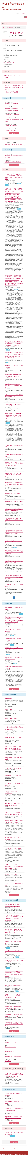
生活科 (5, 75)
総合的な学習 (11, 75)
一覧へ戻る (14, 1142)
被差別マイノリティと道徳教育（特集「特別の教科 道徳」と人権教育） (14, 813)
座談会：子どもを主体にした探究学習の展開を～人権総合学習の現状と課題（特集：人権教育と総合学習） (14, 747)
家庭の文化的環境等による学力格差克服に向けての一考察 (14, 561)
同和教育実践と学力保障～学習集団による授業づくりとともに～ (14, 1015)
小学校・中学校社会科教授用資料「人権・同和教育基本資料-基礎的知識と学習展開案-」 (14, 727)
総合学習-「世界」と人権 (11, 874)
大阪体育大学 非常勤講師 (11, 126)
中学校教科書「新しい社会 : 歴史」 (13, 776)
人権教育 (6, 77)
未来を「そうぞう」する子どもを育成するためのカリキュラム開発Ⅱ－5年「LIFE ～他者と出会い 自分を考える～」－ (14, 973)
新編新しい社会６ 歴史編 (11, 718)
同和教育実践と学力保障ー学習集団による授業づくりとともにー (14, 667)
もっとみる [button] (14, 133)
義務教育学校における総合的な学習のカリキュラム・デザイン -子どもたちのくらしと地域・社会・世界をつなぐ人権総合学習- (14, 355)
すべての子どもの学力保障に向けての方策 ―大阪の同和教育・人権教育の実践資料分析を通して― (14, 1074)
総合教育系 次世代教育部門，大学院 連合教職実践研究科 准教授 (14, 109)
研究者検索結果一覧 (8, 27)
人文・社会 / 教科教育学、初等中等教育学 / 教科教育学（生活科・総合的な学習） (14, 87)
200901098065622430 (9, 62)
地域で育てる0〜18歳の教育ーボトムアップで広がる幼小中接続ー (13, 905)
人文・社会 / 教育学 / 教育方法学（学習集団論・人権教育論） (13, 92)
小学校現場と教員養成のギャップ (13, 493)
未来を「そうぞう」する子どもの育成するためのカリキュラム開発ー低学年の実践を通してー (14, 995)
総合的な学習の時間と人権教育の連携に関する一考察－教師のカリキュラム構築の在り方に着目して (14, 343)
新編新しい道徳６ (9, 709)
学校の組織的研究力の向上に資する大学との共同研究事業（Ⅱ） (14, 375)
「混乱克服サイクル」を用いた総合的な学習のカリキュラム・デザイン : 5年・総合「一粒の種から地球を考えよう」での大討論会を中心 (14, 619)
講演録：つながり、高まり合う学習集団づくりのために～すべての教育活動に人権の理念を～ (14, 463)
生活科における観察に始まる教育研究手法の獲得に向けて (14, 395)
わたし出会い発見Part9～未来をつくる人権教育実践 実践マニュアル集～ (14, 804)
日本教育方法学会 (9, 1051)
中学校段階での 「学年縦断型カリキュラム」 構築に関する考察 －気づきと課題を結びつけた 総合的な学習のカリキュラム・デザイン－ (14, 917)
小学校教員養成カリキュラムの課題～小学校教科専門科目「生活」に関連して (14, 484)
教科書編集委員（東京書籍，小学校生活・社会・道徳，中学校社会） (14, 1117)
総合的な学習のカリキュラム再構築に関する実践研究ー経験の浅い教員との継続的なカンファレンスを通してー (14, 416)
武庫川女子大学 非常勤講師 (11, 104)
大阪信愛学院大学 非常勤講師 (12, 115)
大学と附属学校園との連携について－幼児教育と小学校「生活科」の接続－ (14, 519)
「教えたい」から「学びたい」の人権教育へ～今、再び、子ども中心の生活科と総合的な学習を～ (14, 866)
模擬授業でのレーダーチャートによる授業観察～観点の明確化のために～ (14, 474)
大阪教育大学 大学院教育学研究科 (13, 144)
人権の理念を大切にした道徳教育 (13, 985)
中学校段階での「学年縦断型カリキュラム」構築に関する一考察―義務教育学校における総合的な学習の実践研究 (14, 176)
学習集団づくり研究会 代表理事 (13, 162)
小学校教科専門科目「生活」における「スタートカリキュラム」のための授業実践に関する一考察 (14, 531)
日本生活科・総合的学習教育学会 (13, 1056)
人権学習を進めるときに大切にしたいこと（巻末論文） (14, 405)
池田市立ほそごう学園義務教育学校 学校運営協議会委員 (14, 1109)
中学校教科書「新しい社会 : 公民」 (13, 768)
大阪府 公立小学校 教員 (10, 130)
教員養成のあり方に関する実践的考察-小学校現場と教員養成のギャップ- (14, 509)
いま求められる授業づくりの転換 (13, 848)
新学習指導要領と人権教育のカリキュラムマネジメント (14, 648)
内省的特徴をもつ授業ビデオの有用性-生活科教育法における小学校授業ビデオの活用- (14, 551)
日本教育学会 (8, 1061)
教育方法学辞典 (8, 698)
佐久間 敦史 (16, 33)
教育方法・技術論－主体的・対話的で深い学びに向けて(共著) (14, 821)
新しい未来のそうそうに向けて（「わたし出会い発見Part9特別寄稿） (13, 385)
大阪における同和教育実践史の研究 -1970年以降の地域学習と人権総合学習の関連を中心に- (14, 576)
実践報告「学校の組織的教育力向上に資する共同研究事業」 (14, 1007)
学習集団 (17, 75)
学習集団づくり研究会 (10, 1042)
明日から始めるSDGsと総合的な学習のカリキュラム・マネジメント (14, 961)
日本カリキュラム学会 (10, 1047)
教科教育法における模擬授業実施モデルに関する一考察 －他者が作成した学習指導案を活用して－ (14, 930)
